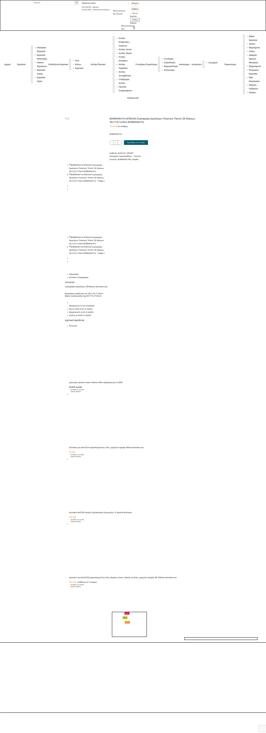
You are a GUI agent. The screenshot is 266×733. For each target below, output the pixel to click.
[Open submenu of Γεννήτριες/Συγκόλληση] (159, 64)
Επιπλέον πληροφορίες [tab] (78, 277)
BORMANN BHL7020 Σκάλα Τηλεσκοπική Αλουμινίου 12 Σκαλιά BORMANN (100, 512)
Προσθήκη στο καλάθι (136, 142)
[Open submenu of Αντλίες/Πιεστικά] (114, 64)
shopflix (135, 159)
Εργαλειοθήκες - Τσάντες (130, 156)
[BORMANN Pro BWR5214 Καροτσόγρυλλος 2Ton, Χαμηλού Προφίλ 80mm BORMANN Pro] (135, 418)
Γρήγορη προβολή (76, 391)
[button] (66, 118)
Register (133, 23)
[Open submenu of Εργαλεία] (32, 64)
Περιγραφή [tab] (73, 274)
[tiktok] (193, 639)
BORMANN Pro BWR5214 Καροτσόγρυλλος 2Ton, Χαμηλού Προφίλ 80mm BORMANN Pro (106, 447)
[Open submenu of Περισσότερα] (244, 64)
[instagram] (189, 639)
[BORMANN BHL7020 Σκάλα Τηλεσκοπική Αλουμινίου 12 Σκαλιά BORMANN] (135, 483)
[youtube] (196, 639)
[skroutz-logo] (52, 716)
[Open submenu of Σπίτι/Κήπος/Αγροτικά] (70, 64)
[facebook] (185, 639)
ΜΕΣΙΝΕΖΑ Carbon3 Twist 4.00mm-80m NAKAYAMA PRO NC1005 (96, 382)
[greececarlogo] (90, 717)
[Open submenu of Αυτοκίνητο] (203, 64)
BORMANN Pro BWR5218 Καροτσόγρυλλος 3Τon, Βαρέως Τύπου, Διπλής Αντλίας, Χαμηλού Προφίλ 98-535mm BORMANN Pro (123, 577)
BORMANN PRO (124, 159)
